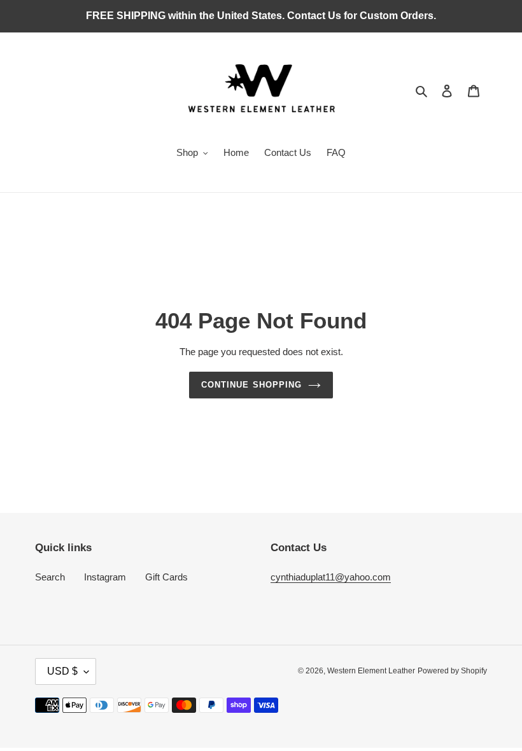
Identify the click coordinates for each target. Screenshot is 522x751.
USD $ (62, 671)
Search (50, 577)
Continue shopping (251, 385)
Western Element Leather (371, 670)
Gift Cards (166, 577)
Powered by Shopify (452, 670)
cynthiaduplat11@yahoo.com (331, 577)
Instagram (105, 577)
